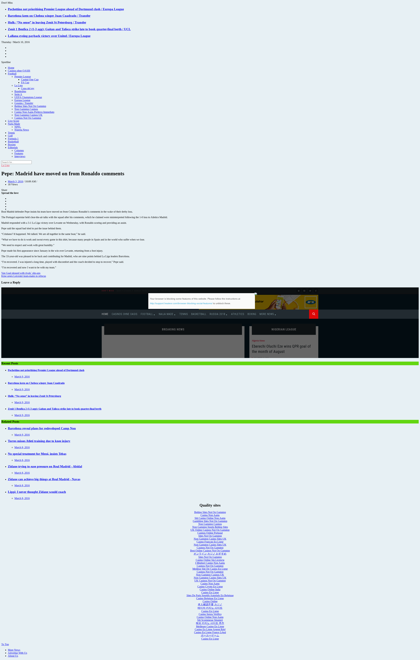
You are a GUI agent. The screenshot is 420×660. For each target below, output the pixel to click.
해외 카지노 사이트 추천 (210, 623)
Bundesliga (20, 91)
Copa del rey (27, 88)
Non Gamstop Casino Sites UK (210, 538)
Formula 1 (13, 138)
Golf (10, 135)
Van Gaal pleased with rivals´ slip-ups (20, 273)
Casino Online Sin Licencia (210, 560)
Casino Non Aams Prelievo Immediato (34, 112)
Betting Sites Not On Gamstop (30, 106)
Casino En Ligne (210, 592)
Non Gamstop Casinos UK (28, 115)
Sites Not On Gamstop (210, 535)
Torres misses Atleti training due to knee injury (39, 441)
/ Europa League (112, 9)
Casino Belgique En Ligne (210, 598)
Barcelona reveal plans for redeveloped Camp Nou (42, 428)
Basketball (13, 141)
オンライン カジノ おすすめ (210, 553)
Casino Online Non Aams (210, 617)
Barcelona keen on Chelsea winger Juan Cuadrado (42, 15)
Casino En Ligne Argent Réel (210, 629)
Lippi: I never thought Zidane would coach (37, 492)
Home (11, 67)
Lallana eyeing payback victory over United (38, 36)
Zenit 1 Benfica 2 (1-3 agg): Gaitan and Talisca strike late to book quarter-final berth (65, 29)
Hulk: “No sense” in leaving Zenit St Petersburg (40, 22)
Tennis (11, 132)
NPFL (17, 126)
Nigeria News (21, 129)
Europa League (22, 100)
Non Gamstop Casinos (26, 109)
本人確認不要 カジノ (210, 604)
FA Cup (25, 82)
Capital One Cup (30, 79)
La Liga (18, 85)
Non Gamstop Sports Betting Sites (210, 527)
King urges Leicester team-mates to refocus (23, 276)
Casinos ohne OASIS (19, 70)
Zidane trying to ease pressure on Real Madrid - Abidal (45, 466)
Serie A (18, 94)
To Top (5, 644)
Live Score (13, 120)
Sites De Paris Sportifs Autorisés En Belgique (210, 595)
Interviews (19, 156)
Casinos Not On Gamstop (27, 118)
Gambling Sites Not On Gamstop (210, 521)
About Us (13, 655)
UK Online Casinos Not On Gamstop (210, 530)
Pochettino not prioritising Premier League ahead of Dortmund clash (54, 9)
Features (18, 153)
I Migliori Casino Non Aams (210, 563)
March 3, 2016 (15, 181)
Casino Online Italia (210, 589)
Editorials (13, 147)
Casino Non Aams (210, 515)
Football (12, 73)
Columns (19, 150)
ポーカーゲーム (210, 635)
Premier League (22, 76)
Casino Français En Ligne (210, 541)
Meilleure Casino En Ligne (210, 626)
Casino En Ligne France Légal (210, 632)
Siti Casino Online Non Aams (210, 518)
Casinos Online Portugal (210, 532)
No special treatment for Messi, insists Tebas (37, 453)
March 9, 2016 (22, 376)
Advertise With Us (17, 652)
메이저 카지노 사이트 (210, 607)
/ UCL (126, 29)
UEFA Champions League (28, 97)
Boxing (12, 144)
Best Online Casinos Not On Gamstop (210, 550)
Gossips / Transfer (23, 103)
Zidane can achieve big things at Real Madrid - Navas (44, 479)
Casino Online (210, 601)
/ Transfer (83, 15)
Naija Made (14, 123)
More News (14, 650)
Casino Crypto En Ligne (210, 586)
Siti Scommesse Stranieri (210, 620)
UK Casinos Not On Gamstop (210, 580)
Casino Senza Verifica (210, 614)
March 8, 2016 (22, 447)
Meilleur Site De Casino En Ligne (210, 568)
